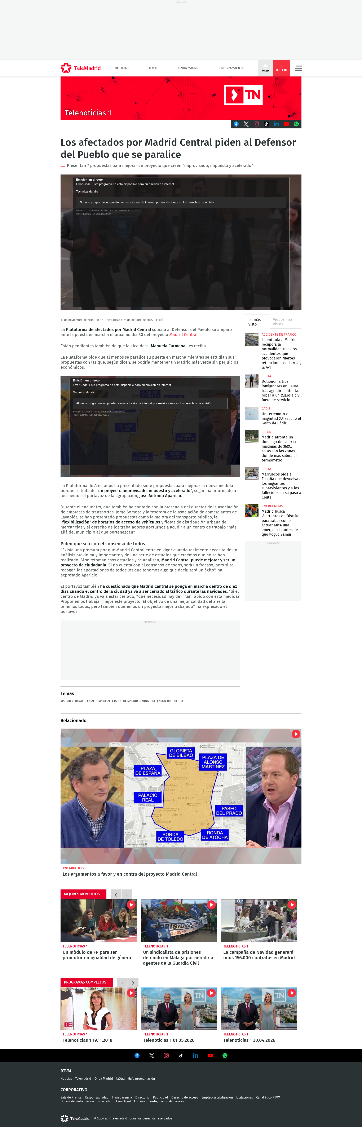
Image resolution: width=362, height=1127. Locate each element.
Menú (298, 68)
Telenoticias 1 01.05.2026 (179, 1008)
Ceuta (266, 376)
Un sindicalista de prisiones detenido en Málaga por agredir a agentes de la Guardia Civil (179, 920)
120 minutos (73, 868)
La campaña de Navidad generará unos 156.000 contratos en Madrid (259, 920)
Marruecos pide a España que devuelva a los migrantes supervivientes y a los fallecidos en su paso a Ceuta (251, 473)
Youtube (286, 124)
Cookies (139, 1101)
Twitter (246, 124)
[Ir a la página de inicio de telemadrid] (81, 68)
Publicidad (160, 1097)
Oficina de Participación (77, 1101)
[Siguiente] (127, 894)
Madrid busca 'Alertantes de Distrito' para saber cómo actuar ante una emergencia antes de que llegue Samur (251, 510)
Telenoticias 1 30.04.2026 (259, 1008)
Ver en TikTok (181, 1056)
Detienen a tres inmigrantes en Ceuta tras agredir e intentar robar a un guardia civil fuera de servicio (251, 381)
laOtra (120, 1078)
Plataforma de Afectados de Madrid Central (117, 701)
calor (266, 432)
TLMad (153, 68)
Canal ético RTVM (268, 1097)
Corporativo (74, 1090)
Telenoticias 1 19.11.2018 (99, 1008)
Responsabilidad (97, 1097)
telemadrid (75, 1118)
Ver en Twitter (151, 1056)
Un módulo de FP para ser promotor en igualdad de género (99, 920)
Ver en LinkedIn (195, 1055)
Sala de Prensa (71, 1097)
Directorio (142, 1097)
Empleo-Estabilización (217, 1097)
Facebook (236, 124)
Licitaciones (244, 1097)
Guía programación (141, 1078)
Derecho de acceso (184, 1097)
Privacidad (104, 1101)
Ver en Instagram (166, 1055)
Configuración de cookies (166, 1101)
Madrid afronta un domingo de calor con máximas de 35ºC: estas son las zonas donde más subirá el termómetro (251, 436)
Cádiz (266, 408)
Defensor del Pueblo (167, 701)
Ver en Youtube (210, 1055)
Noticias (122, 68)
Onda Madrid (188, 68)
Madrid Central (183, 335)
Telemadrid (83, 1078)
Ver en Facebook (137, 1056)
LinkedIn (276, 124)
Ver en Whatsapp (225, 1055)
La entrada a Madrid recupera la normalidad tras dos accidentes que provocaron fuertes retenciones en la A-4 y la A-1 (251, 339)
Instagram (256, 124)
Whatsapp (296, 124)
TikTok (266, 124)
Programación (231, 68)
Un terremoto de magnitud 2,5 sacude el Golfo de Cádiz (251, 413)
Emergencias (272, 506)
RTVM (66, 1071)
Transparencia (122, 1097)
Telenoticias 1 (75, 946)
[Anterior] (116, 894)
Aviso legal (123, 1101)
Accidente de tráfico (279, 334)
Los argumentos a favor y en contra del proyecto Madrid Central (181, 796)
